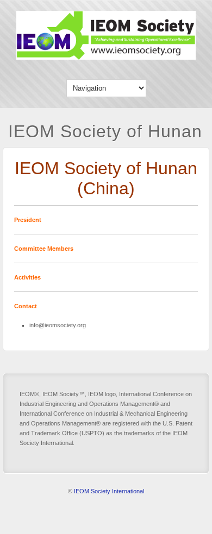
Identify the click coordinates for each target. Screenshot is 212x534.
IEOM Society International (109, 491)
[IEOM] (106, 57)
